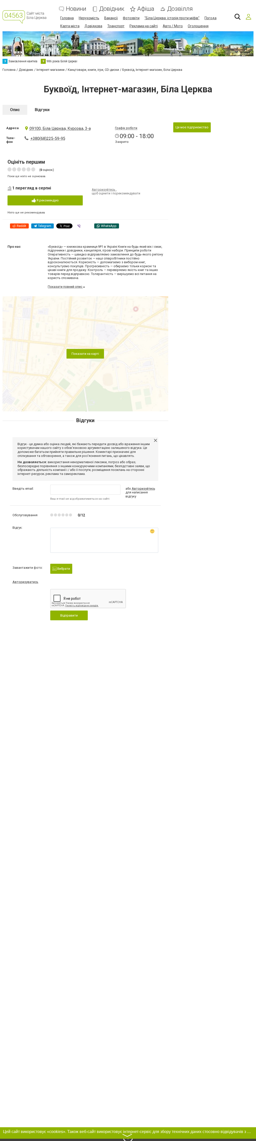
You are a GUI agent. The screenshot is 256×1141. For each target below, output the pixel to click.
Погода (210, 18)
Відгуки (42, 109)
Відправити (69, 615)
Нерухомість (89, 18)
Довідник (111, 9)
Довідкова (93, 26)
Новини (76, 9)
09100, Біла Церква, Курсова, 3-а (60, 128)
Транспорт (115, 26)
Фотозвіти (131, 18)
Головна (67, 18)
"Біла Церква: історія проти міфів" (172, 18)
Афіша (145, 9)
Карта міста (70, 26)
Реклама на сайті (144, 26)
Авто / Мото (173, 26)
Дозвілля (180, 9)
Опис (15, 109)
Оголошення (198, 26)
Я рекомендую (47, 200)
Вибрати (63, 568)
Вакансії (111, 18)
